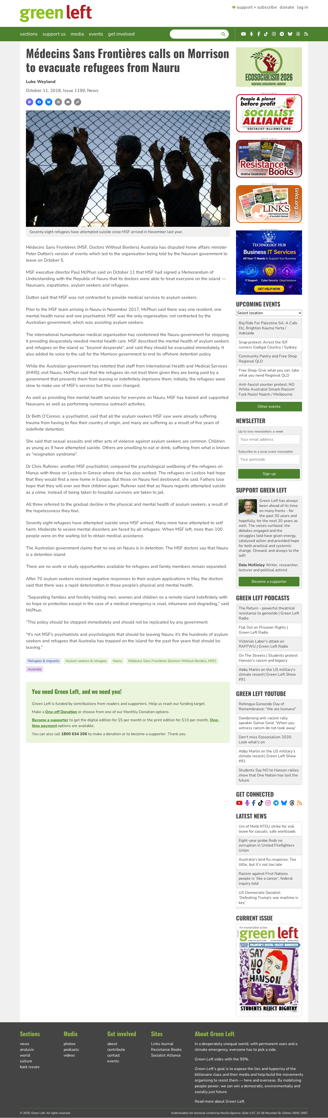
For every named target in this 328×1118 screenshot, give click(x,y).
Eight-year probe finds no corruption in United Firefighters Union (266, 831)
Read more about (219, 1101)
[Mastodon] (29, 102)
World (25, 1055)
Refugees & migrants (43, 661)
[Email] (68, 102)
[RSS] (299, 803)
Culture (26, 1061)
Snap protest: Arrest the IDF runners (263, 345)
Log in (302, 7)
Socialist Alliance (166, 1055)
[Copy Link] (77, 102)
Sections (29, 34)
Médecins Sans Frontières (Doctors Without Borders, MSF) (172, 661)
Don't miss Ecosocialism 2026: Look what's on (265, 739)
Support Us (54, 34)
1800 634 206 (74, 734)
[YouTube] (239, 803)
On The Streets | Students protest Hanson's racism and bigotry (268, 658)
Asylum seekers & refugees (86, 661)
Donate (287, 7)
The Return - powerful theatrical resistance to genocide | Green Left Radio (269, 613)
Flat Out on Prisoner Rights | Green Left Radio (263, 630)
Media (77, 34)
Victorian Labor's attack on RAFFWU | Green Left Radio (263, 644)
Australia (34, 669)
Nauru (117, 661)
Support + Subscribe (257, 7)
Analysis (27, 1049)
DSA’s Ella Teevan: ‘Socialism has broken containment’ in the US (268, 900)
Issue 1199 (74, 90)
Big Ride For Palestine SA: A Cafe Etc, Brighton (268, 325)
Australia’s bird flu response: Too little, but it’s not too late (267, 848)
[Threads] (292, 803)
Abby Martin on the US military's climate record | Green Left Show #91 (267, 674)
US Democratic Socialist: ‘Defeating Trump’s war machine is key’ (268, 883)
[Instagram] (268, 803)
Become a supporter (50, 720)
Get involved (121, 34)
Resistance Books (166, 1049)
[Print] (58, 102)
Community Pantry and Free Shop (268, 356)
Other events (269, 406)
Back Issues (30, 1067)
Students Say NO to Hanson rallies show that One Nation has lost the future (269, 775)
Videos (69, 1055)
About (112, 1043)
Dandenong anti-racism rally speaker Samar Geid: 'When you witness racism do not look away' (267, 723)
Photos (70, 1043)
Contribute (116, 1049)
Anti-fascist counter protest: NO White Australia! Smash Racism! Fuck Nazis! (267, 389)
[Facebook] (39, 102)
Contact (113, 1055)
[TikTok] (260, 803)
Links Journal (162, 1043)
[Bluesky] (48, 102)
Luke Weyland (40, 81)
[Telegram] (276, 803)
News (92, 90)
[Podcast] (247, 803)
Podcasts (71, 1049)
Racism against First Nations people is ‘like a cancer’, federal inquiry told (266, 864)
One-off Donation (61, 712)
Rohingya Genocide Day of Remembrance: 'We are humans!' (267, 706)
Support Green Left (261, 490)
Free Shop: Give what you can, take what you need (269, 373)
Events (96, 34)
